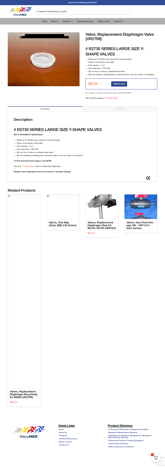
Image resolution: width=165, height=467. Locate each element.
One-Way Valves (111, 98)
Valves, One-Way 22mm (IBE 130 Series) (62, 224)
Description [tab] (45, 109)
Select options (64, 215)
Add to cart (119, 84)
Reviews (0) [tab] (120, 109)
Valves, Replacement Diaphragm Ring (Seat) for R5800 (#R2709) (23, 394)
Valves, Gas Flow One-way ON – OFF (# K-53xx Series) (140, 225)
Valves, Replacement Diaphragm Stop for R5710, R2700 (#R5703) (102, 225)
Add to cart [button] (25, 384)
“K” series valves (28, 166)
